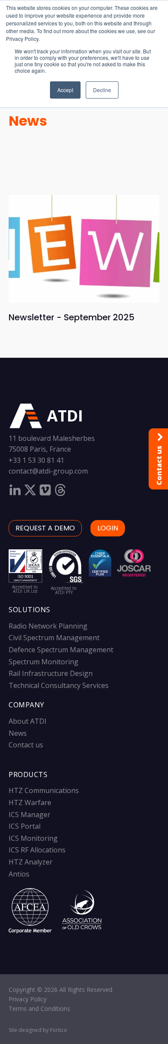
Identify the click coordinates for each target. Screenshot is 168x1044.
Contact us (26, 745)
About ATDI (28, 721)
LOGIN (107, 528)
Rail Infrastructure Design (51, 673)
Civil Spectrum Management (54, 637)
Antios (19, 874)
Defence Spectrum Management (61, 649)
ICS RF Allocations (37, 850)
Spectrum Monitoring (43, 661)
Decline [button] (102, 89)
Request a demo (45, 528)
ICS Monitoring (33, 838)
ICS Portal (24, 826)
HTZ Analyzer (31, 862)
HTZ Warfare (30, 802)
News (28, 120)
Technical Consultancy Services (59, 685)
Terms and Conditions (39, 1008)
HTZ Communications (44, 790)
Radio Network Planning (48, 626)
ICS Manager (29, 814)
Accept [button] (65, 89)
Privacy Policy (28, 999)
